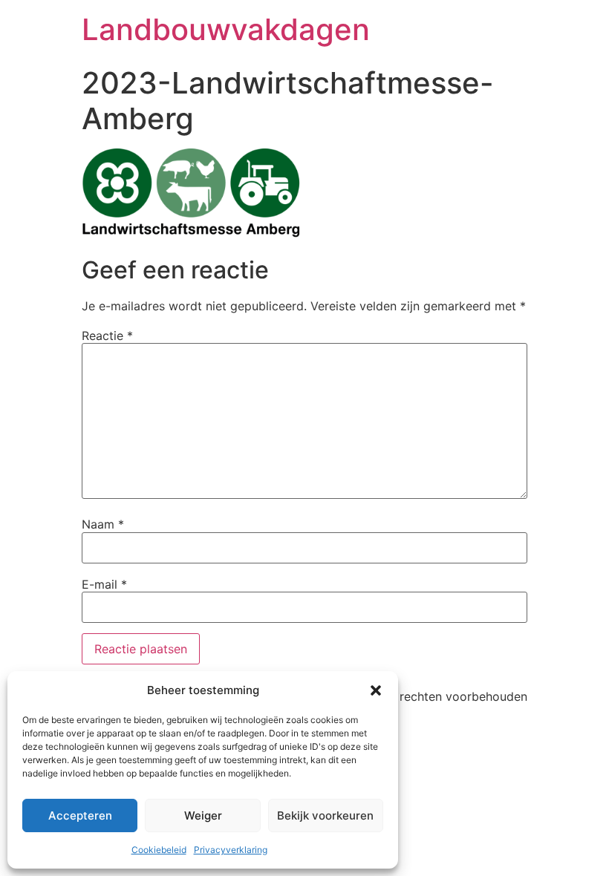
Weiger (203, 815)
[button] (375, 690)
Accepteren (80, 815)
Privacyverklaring (230, 849)
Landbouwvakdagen (226, 29)
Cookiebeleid (158, 849)
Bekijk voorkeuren (325, 815)
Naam (103, 524)
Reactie (107, 335)
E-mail (104, 584)
